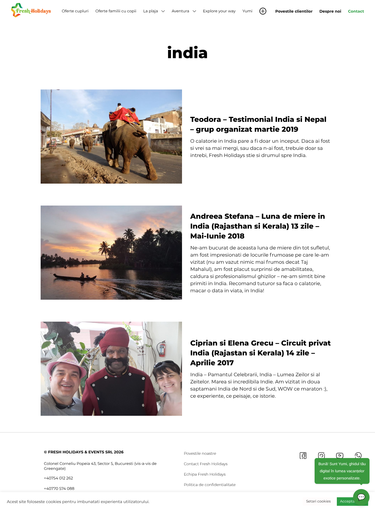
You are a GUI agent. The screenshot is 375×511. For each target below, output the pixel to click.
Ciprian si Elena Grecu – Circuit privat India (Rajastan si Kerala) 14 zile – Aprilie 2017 (260, 353)
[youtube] (340, 455)
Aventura (180, 11)
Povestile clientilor (294, 11)
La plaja (150, 11)
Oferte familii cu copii (115, 11)
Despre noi (330, 11)
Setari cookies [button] (318, 501)
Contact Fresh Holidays (206, 463)
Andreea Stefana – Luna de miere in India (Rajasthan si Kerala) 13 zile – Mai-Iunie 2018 (257, 226)
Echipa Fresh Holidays (205, 474)
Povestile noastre (200, 453)
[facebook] (303, 455)
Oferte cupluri (75, 11)
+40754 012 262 (58, 478)
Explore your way (219, 11)
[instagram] (321, 455)
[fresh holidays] (31, 9)
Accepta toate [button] (352, 501)
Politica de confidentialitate (210, 484)
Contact (356, 11)
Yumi (247, 11)
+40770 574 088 (59, 488)
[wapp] (358, 455)
